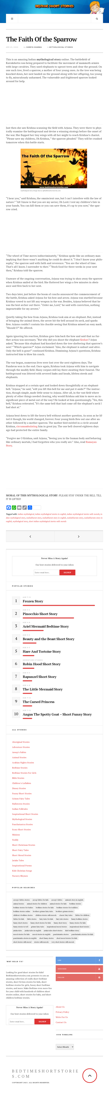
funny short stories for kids (40, 923)
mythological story (20, 521)
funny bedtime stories (79, 919)
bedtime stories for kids (45, 907)
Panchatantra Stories (22, 824)
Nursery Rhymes (20, 875)
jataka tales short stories (53, 930)
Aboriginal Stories (21, 742)
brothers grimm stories (64, 911)
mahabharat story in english (54, 518)
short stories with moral (22, 942)
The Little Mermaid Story (42, 689)
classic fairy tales (65, 915)
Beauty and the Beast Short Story (48, 639)
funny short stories (20, 923)
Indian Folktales (20, 808)
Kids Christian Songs (22, 870)
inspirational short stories (79, 926)
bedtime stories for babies (23, 907)
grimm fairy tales (37, 926)
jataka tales (17, 930)
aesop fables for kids (41, 900)
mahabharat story (33, 518)
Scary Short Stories (21, 829)
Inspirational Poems (22, 865)
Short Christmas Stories (23, 844)
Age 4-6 (26, 622)
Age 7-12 (27, 597)
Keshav (84, 339)
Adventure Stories (33, 660)
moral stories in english (41, 934)
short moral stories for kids (66, 938)
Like (59, 960)
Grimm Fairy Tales (21, 798)
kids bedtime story (72, 930)
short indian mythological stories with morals (47, 521)
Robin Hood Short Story (41, 664)
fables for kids (18, 919)
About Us (60, 1006)
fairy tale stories (62, 919)
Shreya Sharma (34, 47)
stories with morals (41, 942)
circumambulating (26, 426)
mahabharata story (75, 518)
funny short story (60, 923)
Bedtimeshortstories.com (45, 1073)
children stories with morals (45, 915)
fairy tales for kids (46, 919)
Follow (61, 977)
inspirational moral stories (57, 926)
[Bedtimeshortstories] (54, 6)
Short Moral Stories (21, 855)
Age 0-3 (26, 610)
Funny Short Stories (22, 793)
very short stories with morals (62, 942)
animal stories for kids (58, 904)
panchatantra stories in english (25, 938)
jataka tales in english (33, 930)
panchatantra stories (61, 934)
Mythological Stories (61, 47)
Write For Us (62, 1017)
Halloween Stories (21, 803)
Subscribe (62, 969)
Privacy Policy (62, 1012)
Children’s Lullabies (21, 783)
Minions (16, 834)
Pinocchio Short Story (40, 614)
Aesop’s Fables (19, 752)
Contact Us (61, 1022)
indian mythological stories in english (50, 514)
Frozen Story (33, 601)
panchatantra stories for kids (82, 934)
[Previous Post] (30, 536)
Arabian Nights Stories (23, 762)
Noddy (15, 839)
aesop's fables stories (21, 900)
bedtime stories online (21, 911)
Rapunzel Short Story (39, 677)
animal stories (18, 904)
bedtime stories (75, 904)
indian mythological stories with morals (83, 514)
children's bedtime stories (23, 915)
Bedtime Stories (19, 767)
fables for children (82, 915)
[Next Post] (78, 536)
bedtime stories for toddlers (67, 907)
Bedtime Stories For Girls (24, 772)
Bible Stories (18, 778)
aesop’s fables (56, 900)
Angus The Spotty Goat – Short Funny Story (57, 714)
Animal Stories (19, 757)
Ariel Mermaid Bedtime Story (46, 626)
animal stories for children (37, 904)
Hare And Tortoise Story (42, 651)
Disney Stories (19, 788)
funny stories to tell (20, 926)
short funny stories (46, 938)
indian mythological (26, 514)
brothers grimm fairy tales (43, 911)
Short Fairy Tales (20, 850)
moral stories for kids (21, 934)
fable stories (32, 919)
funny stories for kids (78, 923)
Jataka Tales (18, 860)
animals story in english (74, 900)
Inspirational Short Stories (25, 814)
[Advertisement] (54, 106)
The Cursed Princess (38, 702)
